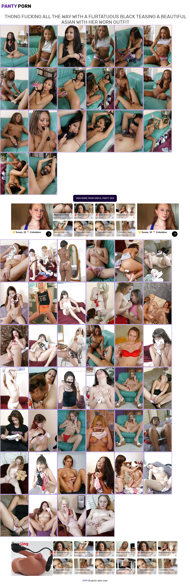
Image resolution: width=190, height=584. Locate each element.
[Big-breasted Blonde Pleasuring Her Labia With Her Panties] (100, 430)
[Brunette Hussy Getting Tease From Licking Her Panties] (157, 473)
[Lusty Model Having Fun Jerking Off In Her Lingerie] (129, 430)
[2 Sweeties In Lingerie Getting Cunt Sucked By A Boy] (157, 303)
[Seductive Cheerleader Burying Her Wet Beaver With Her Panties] (129, 261)
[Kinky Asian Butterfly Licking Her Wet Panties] (100, 473)
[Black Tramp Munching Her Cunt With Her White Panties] (157, 430)
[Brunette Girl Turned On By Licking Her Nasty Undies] (43, 345)
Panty (16, 6)
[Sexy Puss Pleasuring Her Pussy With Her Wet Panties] (43, 473)
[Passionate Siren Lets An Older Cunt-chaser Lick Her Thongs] (43, 388)
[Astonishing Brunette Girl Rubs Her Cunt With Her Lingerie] (14, 303)
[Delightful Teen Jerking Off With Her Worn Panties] (14, 388)
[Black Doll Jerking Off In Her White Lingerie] (71, 261)
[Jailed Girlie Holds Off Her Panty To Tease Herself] (71, 473)
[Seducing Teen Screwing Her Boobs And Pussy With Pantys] (100, 261)
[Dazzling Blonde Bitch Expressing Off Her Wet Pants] (129, 345)
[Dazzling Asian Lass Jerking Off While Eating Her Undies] (43, 515)
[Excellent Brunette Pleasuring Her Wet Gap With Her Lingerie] (14, 430)
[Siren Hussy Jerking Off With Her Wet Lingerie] (157, 261)
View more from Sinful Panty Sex (95, 198)
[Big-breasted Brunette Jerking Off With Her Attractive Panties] (14, 345)
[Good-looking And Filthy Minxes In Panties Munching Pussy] (100, 303)
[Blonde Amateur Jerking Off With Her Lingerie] (14, 515)
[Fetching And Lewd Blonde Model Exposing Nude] (43, 303)
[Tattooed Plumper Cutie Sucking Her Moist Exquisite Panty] (71, 515)
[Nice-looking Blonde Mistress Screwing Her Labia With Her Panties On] (100, 515)
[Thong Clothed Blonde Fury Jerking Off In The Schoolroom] (71, 345)
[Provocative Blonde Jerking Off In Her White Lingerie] (157, 388)
